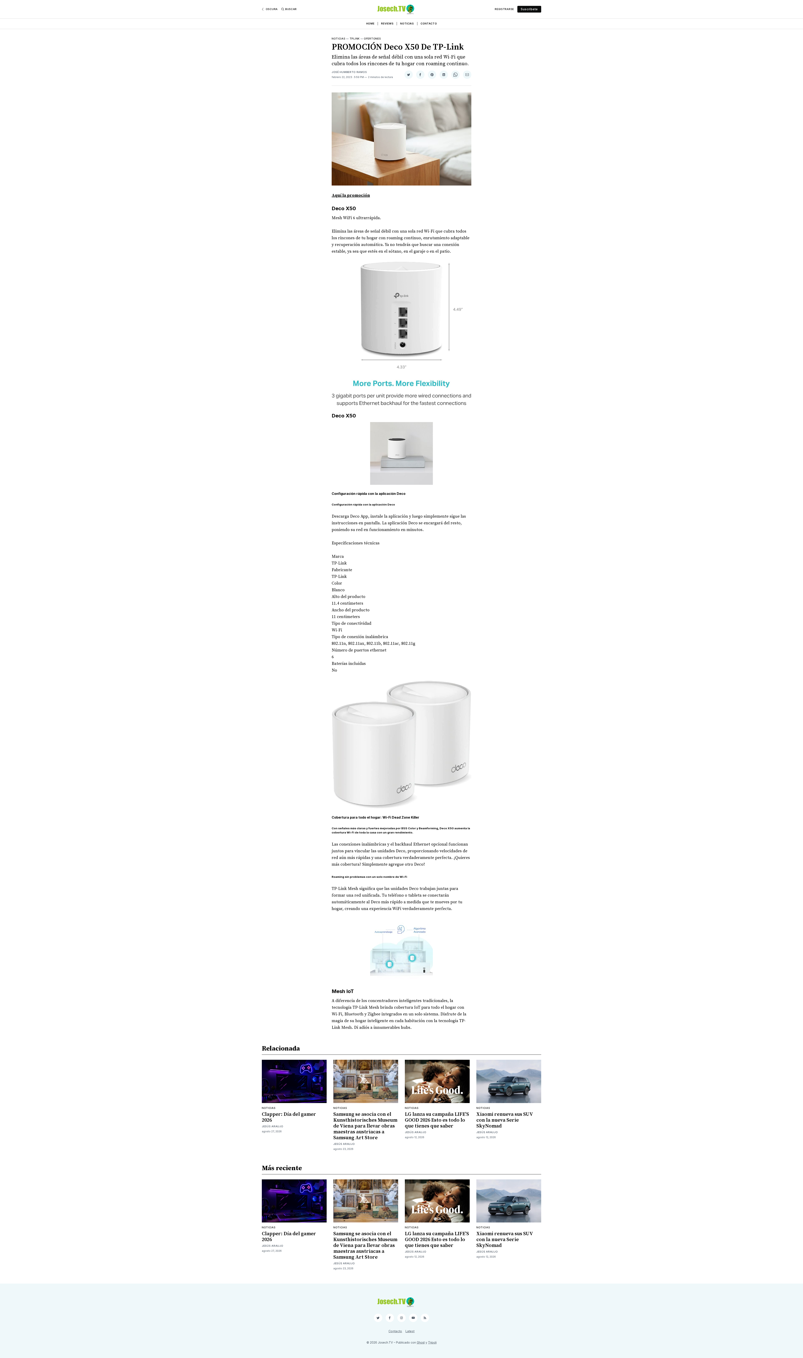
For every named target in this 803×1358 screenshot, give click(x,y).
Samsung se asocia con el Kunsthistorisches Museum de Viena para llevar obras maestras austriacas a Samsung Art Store (365, 1126)
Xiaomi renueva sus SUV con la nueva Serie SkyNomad (504, 1120)
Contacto (429, 23)
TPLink (355, 38)
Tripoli (432, 1342)
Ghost (421, 1342)
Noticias (407, 23)
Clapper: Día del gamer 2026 (289, 1117)
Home (370, 23)
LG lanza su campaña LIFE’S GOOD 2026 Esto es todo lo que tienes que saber (437, 1120)
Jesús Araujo (272, 1126)
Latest (409, 1331)
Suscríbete (529, 9)
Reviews (387, 23)
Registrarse (504, 9)
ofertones (372, 38)
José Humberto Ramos (349, 72)
